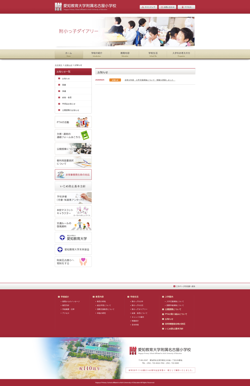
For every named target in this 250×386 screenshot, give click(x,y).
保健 (64, 91)
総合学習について (104, 305)
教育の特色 (101, 301)
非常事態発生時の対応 (175, 324)
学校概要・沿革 (68, 309)
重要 (64, 85)
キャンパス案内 (138, 317)
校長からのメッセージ (71, 301)
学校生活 (134, 297)
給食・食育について (139, 313)
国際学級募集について (175, 305)
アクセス (65, 313)
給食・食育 (67, 97)
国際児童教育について (105, 309)
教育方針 (65, 305)
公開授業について (173, 309)
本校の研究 (101, 313)
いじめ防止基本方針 (174, 328)
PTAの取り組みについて (176, 314)
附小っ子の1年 (137, 301)
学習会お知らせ (68, 104)
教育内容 (100, 297)
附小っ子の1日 (137, 305)
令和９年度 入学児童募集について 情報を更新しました (150, 80)
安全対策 (135, 325)
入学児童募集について (175, 301)
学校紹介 (65, 297)
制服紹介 (135, 321)
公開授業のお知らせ (70, 110)
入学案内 (169, 297)
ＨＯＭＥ (58, 65)
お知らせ (68, 65)
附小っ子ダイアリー (139, 309)
